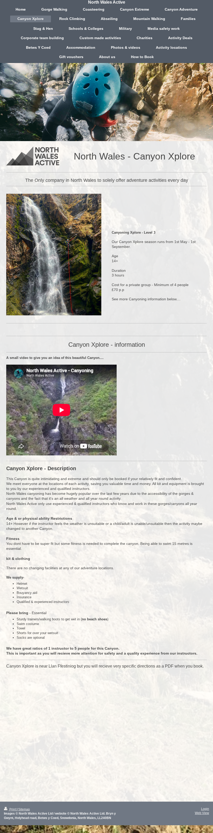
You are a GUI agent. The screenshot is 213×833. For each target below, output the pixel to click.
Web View (202, 813)
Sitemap (24, 809)
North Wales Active (106, 2)
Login (205, 808)
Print (13, 809)
